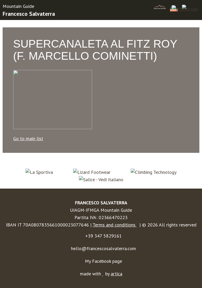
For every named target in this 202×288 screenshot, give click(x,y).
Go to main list (28, 138)
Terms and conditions (115, 225)
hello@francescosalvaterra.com (103, 248)
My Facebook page (103, 261)
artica (116, 274)
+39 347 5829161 (103, 236)
